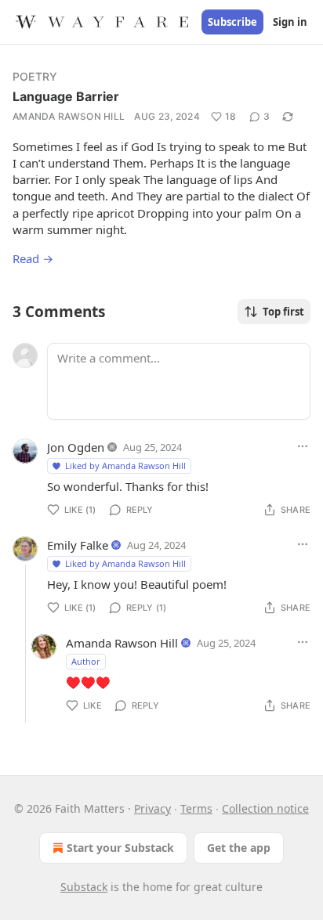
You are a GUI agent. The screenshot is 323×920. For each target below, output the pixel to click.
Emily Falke (77, 545)
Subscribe (232, 22)
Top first (283, 312)
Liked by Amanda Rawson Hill (125, 465)
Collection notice (265, 808)
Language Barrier (66, 96)
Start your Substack (120, 847)
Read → (33, 258)
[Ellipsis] (302, 446)
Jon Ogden (75, 447)
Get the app (238, 847)
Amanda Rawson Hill (69, 116)
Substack (83, 886)
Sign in (290, 22)
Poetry (35, 76)
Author (85, 661)
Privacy (152, 808)
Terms (196, 808)
